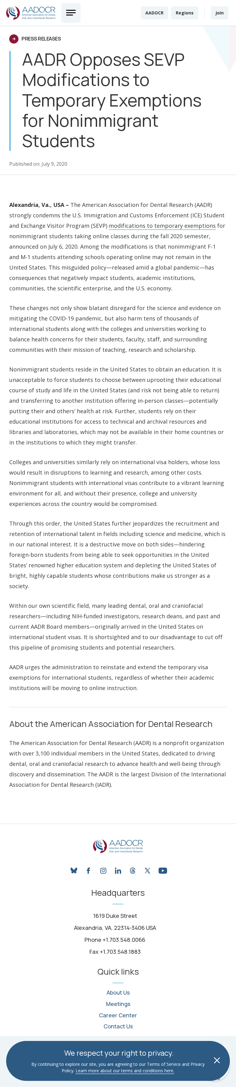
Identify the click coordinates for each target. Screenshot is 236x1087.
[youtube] (162, 869)
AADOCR (154, 13)
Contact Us (118, 1026)
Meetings (118, 1004)
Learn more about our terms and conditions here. (125, 1070)
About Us (118, 992)
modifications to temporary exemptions (162, 225)
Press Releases (41, 38)
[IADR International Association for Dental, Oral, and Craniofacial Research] (118, 846)
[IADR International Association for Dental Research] (30, 13)
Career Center (118, 1015)
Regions (185, 13)
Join (219, 13)
